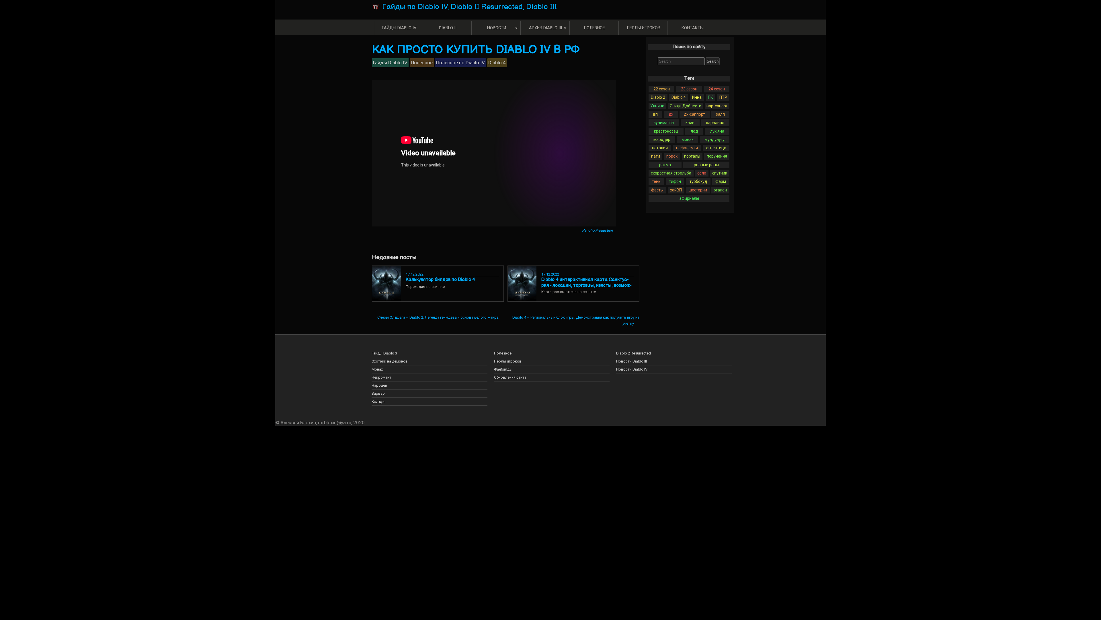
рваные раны (706, 164)
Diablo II (447, 28)
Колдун (378, 401)
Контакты (693, 28)
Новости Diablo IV (631, 369)
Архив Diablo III (545, 28)
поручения (717, 156)
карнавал (715, 122)
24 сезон (716, 89)
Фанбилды (503, 369)
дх (671, 114)
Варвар (378, 393)
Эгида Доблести (685, 106)
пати (655, 156)
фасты (657, 190)
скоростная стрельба (671, 173)
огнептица (716, 148)
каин (690, 122)
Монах (377, 369)
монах (688, 139)
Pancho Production (597, 230)
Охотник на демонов (390, 361)
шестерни (698, 190)
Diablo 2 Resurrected (633, 353)
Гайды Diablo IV (399, 28)
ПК (710, 97)
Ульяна (657, 106)
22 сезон (661, 89)
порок (672, 156)
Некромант (381, 377)
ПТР (723, 97)
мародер (661, 139)
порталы (692, 156)
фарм (720, 181)
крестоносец (666, 131)
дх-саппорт (694, 114)
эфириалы (689, 198)
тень (656, 181)
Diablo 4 (678, 97)
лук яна (717, 131)
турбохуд (698, 181)
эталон (720, 190)
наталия (660, 148)
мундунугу (715, 139)
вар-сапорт (717, 106)
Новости (496, 28)
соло (701, 173)
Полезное (594, 28)
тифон (675, 181)
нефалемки (687, 148)
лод (694, 131)
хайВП (676, 190)
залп (720, 114)
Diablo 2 (658, 97)
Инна (697, 97)
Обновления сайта (510, 377)
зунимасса (664, 122)
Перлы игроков (643, 28)
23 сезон (689, 89)
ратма (665, 164)
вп (655, 114)
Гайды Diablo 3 (384, 353)
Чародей (379, 385)
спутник (719, 173)
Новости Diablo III (631, 361)
